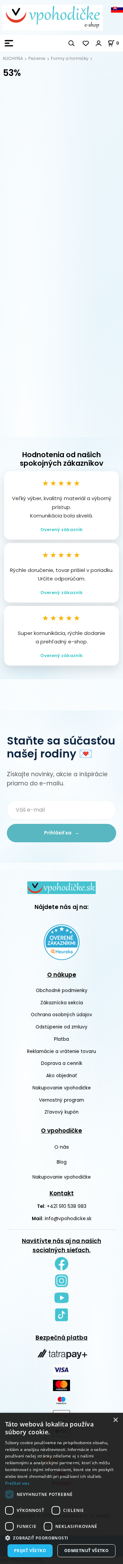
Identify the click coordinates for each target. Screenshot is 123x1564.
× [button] (115, 1420)
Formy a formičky (69, 58)
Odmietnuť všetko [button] (86, 1550)
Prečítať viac (17, 1483)
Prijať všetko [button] (30, 1550)
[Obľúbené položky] (86, 43)
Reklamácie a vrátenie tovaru (61, 1051)
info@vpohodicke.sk (68, 1218)
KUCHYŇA (13, 58)
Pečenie (36, 58)
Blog (62, 1162)
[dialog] (61, 1488)
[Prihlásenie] (98, 43)
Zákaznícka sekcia (61, 1003)
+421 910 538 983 (66, 1206)
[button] (61, 1537)
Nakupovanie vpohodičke (61, 1088)
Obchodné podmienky (61, 990)
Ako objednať (61, 1075)
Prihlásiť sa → (61, 833)
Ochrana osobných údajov (61, 1014)
